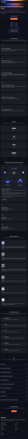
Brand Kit (16, 425)
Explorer (2, 427)
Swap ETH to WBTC (3, 425)
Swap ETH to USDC (3, 422)
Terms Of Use (2, 428)
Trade (16, 427)
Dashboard (16, 428)
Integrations (16, 422)
